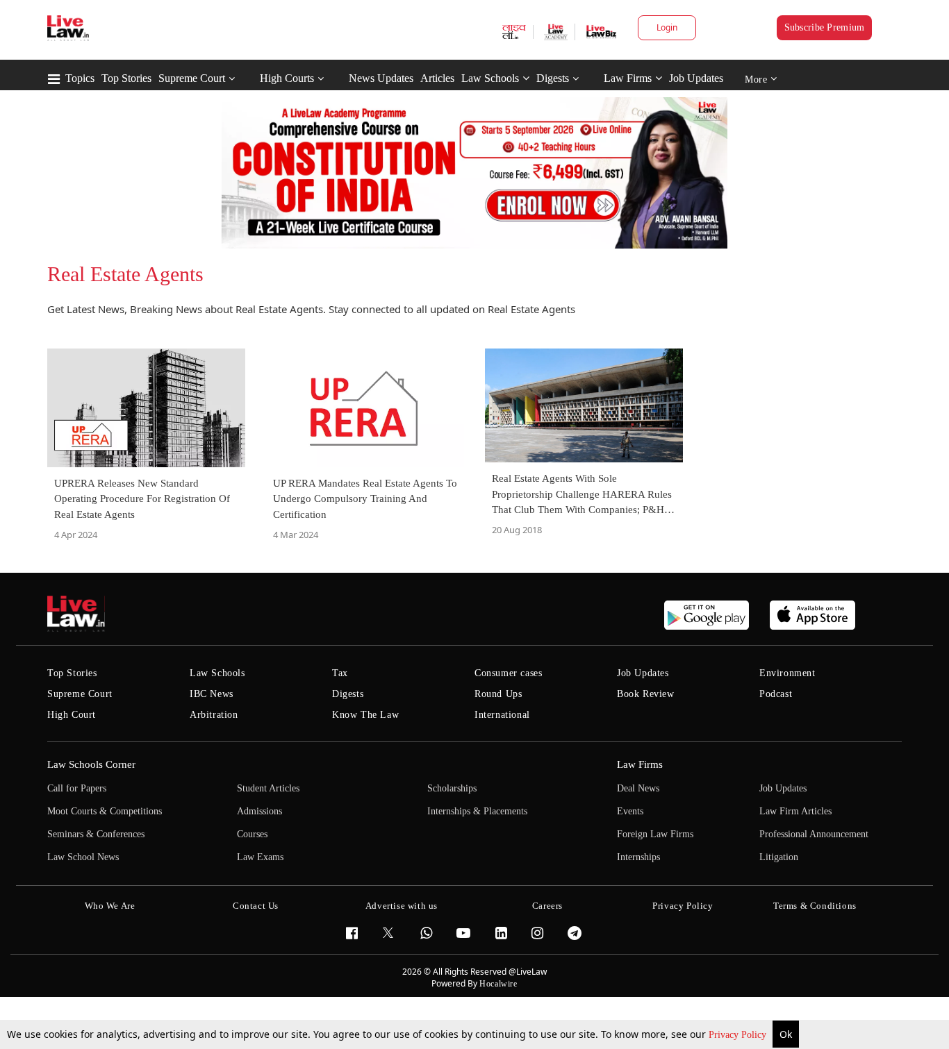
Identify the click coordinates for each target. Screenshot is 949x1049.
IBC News (211, 694)
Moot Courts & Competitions (104, 811)
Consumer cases (508, 673)
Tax (340, 673)
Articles (437, 78)
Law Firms (628, 78)
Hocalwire (498, 984)
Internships (638, 857)
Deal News (638, 788)
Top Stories (126, 78)
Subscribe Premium (824, 27)
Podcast (775, 694)
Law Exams (260, 857)
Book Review (646, 694)
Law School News (83, 857)
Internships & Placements (477, 811)
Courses (252, 834)
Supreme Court (191, 78)
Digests (552, 78)
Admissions (259, 811)
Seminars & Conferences (96, 834)
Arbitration (214, 715)
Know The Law (365, 715)
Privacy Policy (739, 1035)
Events (630, 811)
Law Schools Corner (91, 764)
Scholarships (452, 788)
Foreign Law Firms (655, 834)
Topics (79, 78)
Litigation (778, 857)
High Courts (287, 78)
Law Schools (490, 78)
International (502, 715)
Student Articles (268, 788)
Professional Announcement (813, 834)
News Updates (381, 78)
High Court (71, 715)
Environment (787, 673)
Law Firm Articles (795, 811)
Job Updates (696, 78)
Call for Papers (76, 788)
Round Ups (498, 694)
